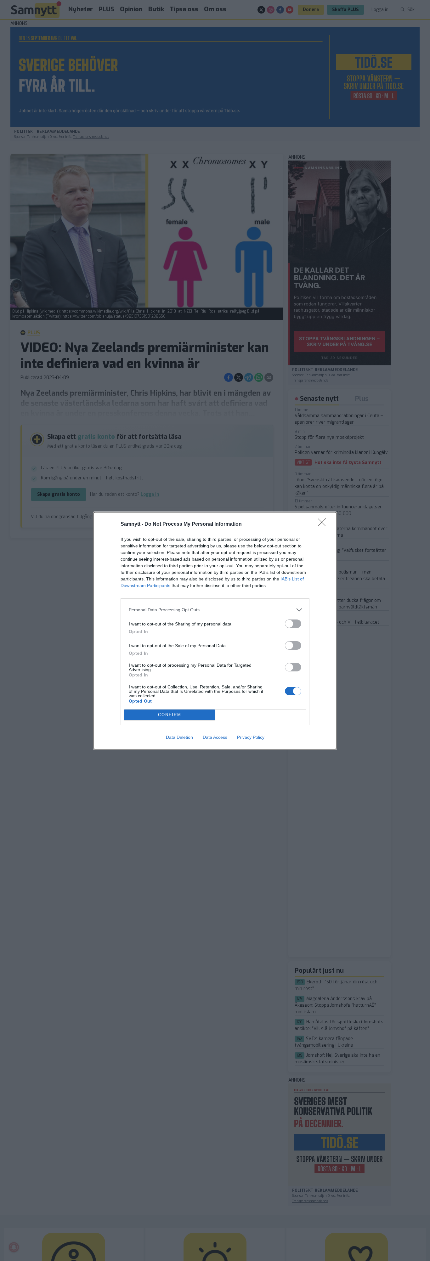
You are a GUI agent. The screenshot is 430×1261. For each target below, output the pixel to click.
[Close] (324, 524)
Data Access (215, 737)
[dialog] (215, 630)
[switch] (293, 623)
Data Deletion (179, 737)
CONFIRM (169, 714)
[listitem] (215, 610)
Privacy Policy (250, 737)
